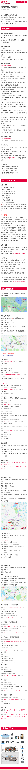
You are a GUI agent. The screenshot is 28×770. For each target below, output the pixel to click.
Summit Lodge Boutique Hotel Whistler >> (13, 374)
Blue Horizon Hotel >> (8, 361)
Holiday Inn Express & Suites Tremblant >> (13, 633)
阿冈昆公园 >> (21, 716)
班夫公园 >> (10, 466)
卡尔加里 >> (7, 464)
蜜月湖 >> (4, 718)
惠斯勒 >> (17, 462)
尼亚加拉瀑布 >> (11, 714)
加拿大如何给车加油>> (19, 281)
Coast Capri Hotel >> (8, 421)
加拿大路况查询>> (6, 138)
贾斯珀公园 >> (19, 466)
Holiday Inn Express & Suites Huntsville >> (13, 690)
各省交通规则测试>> (6, 65)
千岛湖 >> (20, 714)
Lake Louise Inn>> (8, 404)
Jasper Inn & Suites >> (9, 389)
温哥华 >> (10, 462)
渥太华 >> (16, 710)
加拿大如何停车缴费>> (19, 253)
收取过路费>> (13, 158)
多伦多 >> (10, 710)
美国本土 (18, 2)
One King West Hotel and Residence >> (12, 617)
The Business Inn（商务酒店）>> (11, 675)
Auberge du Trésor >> (8, 650)
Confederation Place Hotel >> (10, 626)
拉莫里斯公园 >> (11, 716)
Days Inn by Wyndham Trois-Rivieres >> (12, 641)
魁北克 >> (6, 712)
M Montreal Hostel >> (8, 663)
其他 (26, 2)
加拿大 (22, 2)
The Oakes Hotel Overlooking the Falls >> (12, 607)
